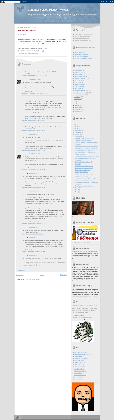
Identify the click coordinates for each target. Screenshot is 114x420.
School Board (35, 53)
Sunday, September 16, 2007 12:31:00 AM (33, 251)
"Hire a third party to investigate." (84, 168)
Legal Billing (77, 88)
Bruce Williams (27, 53)
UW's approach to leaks (80, 352)
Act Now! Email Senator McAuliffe (83, 58)
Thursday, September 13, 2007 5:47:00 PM (33, 150)
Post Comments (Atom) (32, 279)
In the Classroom (79, 86)
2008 (75, 126)
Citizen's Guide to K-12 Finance (83, 354)
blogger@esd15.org (80, 154)
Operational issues (79, 94)
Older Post (63, 275)
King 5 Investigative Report (81, 56)
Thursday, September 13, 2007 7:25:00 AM (33, 130)
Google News (78, 373)
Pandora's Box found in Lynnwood (84, 166)
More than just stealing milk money (84, 185)
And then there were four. (81, 176)
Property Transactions (80, 103)
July (76, 190)
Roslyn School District (80, 375)
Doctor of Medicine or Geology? (83, 161)
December (78, 130)
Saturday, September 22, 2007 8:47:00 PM (33, 265)
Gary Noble (77, 82)
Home (42, 275)
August (77, 187)
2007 (75, 128)
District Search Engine (80, 370)
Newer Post (19, 275)
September (78, 136)
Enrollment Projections (80, 78)
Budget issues (78, 72)
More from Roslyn (79, 377)
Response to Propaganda (81, 54)
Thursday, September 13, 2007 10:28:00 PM (34, 223)
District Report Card (79, 362)
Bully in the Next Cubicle (81, 358)
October (77, 134)
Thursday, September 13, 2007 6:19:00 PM (33, 169)
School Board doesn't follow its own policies (86, 146)
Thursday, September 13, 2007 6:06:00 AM (33, 120)
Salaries (76, 105)
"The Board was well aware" (82, 170)
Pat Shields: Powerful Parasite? (83, 140)
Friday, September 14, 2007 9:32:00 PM (33, 234)
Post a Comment (21, 270)
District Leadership (79, 76)
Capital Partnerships (79, 74)
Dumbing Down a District (81, 172)
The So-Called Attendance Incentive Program (87, 156)
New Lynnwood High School (82, 92)
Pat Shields (77, 97)
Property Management (80, 101)
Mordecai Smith (78, 379)
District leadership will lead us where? (85, 150)
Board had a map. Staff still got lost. (84, 138)
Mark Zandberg (33, 79)
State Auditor (77, 109)
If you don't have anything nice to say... (85, 178)
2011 (75, 122)
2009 (75, 124)
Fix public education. (80, 366)
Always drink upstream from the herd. (85, 152)
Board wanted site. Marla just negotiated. (86, 148)
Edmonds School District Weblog (48, 9)
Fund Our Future (79, 360)
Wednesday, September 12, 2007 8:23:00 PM (34, 93)
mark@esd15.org (87, 317)
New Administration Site (80, 90)
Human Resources (79, 84)
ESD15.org (77, 80)
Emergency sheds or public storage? (85, 180)
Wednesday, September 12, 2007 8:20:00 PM (34, 75)
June (76, 192)
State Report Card (79, 364)
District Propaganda (79, 52)
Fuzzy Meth (78, 164)
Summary (77, 111)
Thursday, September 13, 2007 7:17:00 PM (33, 187)
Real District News (79, 368)
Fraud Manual (78, 356)
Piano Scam (77, 99)
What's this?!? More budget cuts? (84, 174)
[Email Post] (42, 50)
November (78, 132)
